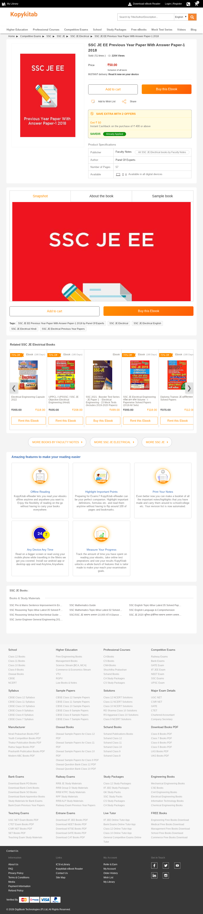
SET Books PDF (17, 833)
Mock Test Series (161, 29)
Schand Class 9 (112, 751)
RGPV (59, 678)
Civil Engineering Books (164, 792)
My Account (109, 868)
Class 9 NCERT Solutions (117, 719)
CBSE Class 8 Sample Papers (72, 715)
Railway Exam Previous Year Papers (75, 805)
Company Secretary (161, 719)
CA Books (108, 656)
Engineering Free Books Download (170, 820)
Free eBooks (139, 29)
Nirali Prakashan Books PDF (23, 734)
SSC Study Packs (112, 796)
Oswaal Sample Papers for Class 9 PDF (77, 760)
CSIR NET (156, 701)
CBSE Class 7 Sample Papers (72, 719)
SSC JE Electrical (79, 36)
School (97, 29)
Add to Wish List (106, 101)
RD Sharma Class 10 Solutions (120, 710)
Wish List (108, 877)
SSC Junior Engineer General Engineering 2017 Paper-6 (36, 619)
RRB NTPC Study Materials (70, 792)
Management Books (67, 661)
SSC (48, 36)
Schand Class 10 (112, 747)
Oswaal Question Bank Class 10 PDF (76, 768)
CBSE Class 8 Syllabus (21, 715)
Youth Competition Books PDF (24, 738)
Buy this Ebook (103, 420)
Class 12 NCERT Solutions (118, 697)
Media (11, 881)
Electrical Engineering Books (166, 796)
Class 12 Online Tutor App (117, 828)
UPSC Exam (158, 682)
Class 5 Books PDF (161, 747)
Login (168, 3)
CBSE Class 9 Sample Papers (72, 710)
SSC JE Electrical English (147, 323)
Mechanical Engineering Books (168, 783)
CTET (154, 710)
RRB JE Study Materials (69, 783)
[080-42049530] (188, 3)
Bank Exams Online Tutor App (119, 824)
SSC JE (61, 36)
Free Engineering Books (69, 656)
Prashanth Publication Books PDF (26, 751)
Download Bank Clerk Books (23, 788)
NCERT (12, 682)
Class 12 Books (16, 656)
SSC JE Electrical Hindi (23, 329)
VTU (58, 674)
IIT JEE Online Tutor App (116, 820)
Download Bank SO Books (22, 792)
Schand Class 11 (112, 742)
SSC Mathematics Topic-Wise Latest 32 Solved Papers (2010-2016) (96, 610)
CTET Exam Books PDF (21, 824)
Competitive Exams (76, 29)
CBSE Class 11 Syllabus (21, 701)
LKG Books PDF (160, 751)
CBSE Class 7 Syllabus (21, 719)
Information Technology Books (167, 801)
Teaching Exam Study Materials (25, 837)
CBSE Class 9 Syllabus (21, 710)
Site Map (60, 877)
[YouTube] (177, 866)
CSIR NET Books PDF (20, 828)
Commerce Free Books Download (169, 837)
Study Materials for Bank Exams (25, 801)
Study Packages (116, 29)
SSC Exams (157, 678)
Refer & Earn (110, 864)
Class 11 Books (16, 661)
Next (189, 387)
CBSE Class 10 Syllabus (21, 706)
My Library (109, 881)
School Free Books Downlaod (167, 833)
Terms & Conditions (18, 877)
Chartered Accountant (162, 715)
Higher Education (17, 29)
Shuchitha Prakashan (115, 669)
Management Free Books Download (170, 828)
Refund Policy (15, 890)
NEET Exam (157, 674)
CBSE (11, 678)
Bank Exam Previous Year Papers (26, 805)
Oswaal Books (16, 674)
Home (11, 36)
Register (177, 3)
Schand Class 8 (112, 755)
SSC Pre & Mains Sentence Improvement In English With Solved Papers (36, 605)
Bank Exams (158, 661)
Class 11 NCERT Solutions (117, 701)
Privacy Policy (15, 873)
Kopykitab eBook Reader (69, 868)
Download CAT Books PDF (70, 837)
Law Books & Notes (66, 682)
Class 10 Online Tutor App (117, 833)
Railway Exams (159, 656)
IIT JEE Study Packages (116, 788)
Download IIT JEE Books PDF (72, 820)
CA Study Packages (114, 678)
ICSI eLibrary (63, 864)
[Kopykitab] (22, 14)
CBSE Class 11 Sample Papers (73, 701)
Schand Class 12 (112, 738)
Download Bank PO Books (22, 783)
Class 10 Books (16, 665)
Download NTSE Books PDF (71, 828)
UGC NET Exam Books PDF (23, 820)
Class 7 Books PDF (161, 738)
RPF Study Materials (67, 796)
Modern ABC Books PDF (21, 755)
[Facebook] (154, 866)
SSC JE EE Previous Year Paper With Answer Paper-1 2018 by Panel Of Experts (61, 323)
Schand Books (111, 674)
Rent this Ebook (28, 420)
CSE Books (157, 788)
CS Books (108, 661)
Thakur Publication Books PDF (24, 742)
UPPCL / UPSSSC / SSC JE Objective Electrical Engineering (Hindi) (64, 400)
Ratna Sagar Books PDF (21, 747)
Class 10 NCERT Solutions (118, 706)
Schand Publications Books (118, 734)
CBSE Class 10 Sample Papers (73, 706)
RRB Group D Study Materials (72, 788)
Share (133, 101)
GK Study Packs (112, 792)
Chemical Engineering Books (167, 805)
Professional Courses (46, 29)
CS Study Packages (114, 682)
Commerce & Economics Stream (73, 669)
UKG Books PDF (160, 755)
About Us (13, 864)
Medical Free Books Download (167, 824)
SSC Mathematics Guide (82, 605)
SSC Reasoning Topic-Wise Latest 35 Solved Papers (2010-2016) (36, 610)
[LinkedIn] (154, 876)
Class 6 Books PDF (161, 742)
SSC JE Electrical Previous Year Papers (63, 329)
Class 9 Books (16, 669)
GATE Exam (157, 665)
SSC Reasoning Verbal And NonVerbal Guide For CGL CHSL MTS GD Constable (36, 614)
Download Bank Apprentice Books (26, 796)
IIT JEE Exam (158, 669)
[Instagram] (166, 876)
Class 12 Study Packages (117, 783)
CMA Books (109, 665)
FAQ (10, 868)
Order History (110, 873)
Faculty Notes (124, 151)
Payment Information (19, 886)
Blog (193, 29)
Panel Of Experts (125, 159)
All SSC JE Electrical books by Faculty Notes (162, 152)
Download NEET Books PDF (71, 824)
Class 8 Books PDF (161, 734)
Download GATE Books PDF (71, 833)
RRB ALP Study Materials (69, 801)
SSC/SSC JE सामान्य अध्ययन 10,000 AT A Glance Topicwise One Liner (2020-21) (96, 614)
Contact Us (12, 851)
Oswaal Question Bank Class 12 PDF (76, 764)
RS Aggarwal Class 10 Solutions (120, 715)
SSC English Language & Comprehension (152, 610)
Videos (181, 29)
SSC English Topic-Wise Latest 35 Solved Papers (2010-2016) (155, 605)
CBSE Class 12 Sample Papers (73, 697)
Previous (14, 387)
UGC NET (156, 697)
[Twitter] (166, 866)
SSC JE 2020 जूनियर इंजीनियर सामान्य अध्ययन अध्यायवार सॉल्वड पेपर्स (155, 614)
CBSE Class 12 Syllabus (21, 697)
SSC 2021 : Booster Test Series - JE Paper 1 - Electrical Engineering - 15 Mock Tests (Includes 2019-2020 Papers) (103, 401)
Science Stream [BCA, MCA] (71, 665)
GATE (154, 706)
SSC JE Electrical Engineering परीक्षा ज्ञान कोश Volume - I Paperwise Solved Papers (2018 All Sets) (139, 401)
